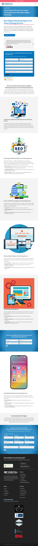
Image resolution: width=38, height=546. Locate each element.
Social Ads (22, 479)
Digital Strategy (23, 475)
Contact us (23, 463)
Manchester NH (23, 493)
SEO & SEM (23, 477)
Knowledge (7, 493)
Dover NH (22, 488)
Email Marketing (23, 480)
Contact (6, 495)
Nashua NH (23, 495)
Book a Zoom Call (25, 466)
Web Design (23, 474)
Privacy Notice (17, 544)
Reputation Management (25, 482)
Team (6, 488)
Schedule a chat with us (9, 35)
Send (6, 345)
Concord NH (23, 490)
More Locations (22, 497)
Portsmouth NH (23, 491)
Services (6, 490)
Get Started (7, 74)
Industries (6, 491)
